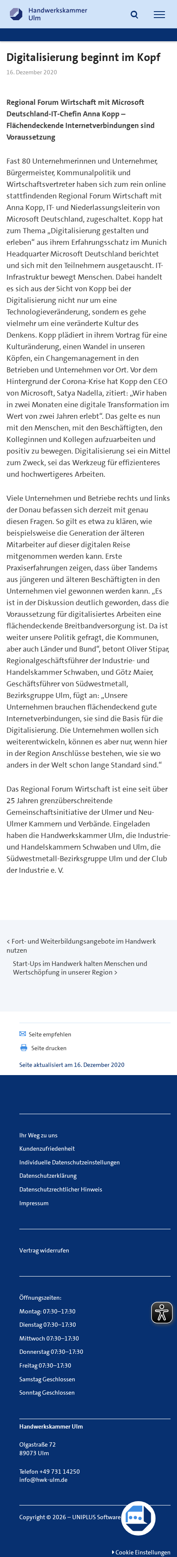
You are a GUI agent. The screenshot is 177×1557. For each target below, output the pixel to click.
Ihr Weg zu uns (38, 1135)
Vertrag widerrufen (44, 1250)
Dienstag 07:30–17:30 (47, 1324)
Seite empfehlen (50, 1034)
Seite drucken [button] (49, 1048)
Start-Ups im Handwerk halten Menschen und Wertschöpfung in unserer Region (80, 968)
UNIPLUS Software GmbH (105, 1517)
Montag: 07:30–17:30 (47, 1311)
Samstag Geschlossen (47, 1379)
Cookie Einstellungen (142, 1552)
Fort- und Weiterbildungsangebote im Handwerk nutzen (81, 946)
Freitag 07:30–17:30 (45, 1365)
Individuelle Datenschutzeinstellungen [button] (69, 1162)
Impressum (34, 1203)
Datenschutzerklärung (47, 1175)
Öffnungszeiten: (40, 1297)
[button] (134, 15)
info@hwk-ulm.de (43, 1480)
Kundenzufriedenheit (47, 1148)
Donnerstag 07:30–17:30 (51, 1352)
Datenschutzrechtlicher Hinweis (60, 1189)
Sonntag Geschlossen (47, 1392)
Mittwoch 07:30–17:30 (49, 1338)
